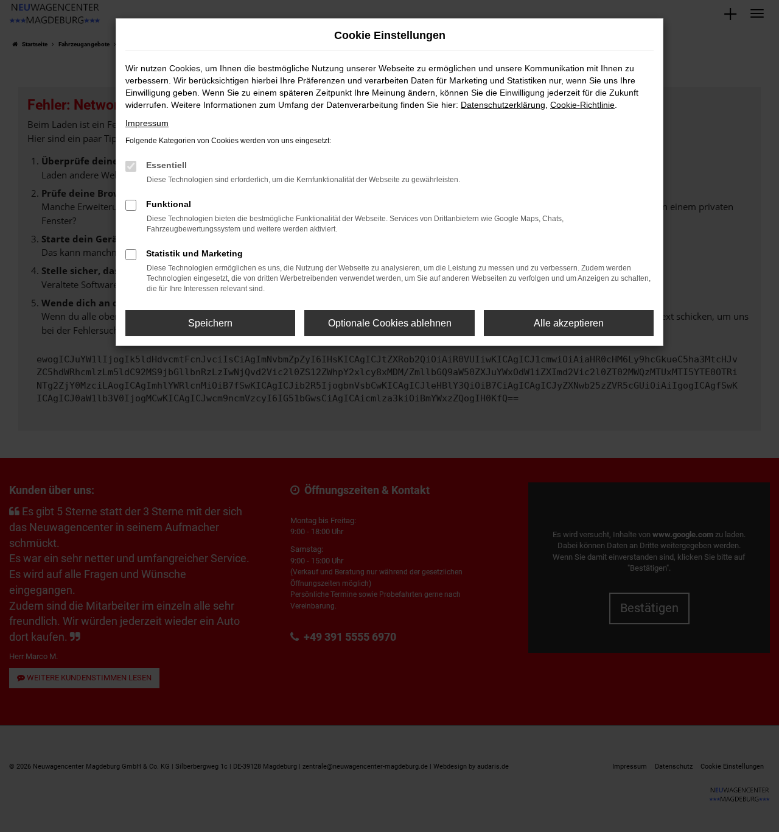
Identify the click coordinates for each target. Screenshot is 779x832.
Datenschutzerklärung (503, 105)
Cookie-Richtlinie (582, 105)
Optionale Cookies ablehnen (390, 323)
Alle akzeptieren (569, 323)
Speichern (210, 323)
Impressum (147, 123)
